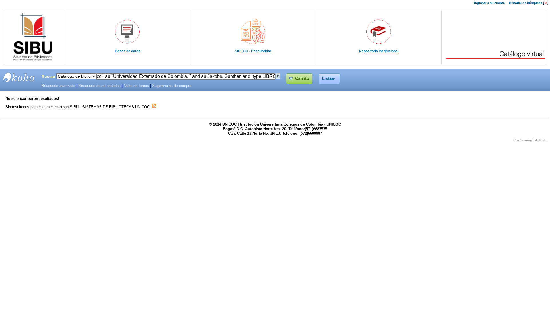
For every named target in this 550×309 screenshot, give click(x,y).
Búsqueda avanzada (58, 86)
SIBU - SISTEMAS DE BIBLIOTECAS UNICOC (19, 77)
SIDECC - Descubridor (253, 51)
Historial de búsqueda (525, 3)
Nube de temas (136, 86)
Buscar (48, 76)
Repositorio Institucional (378, 51)
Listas (328, 78)
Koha (543, 140)
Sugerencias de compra (171, 86)
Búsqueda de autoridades (99, 86)
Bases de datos (127, 51)
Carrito (302, 78)
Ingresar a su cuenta (489, 3)
